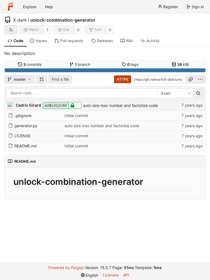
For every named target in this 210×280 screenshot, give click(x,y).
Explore (29, 6)
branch (83, 64)
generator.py (25, 125)
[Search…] (198, 93)
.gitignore (22, 115)
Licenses (110, 275)
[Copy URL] (191, 79)
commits (32, 64)
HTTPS (122, 79)
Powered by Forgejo (66, 267)
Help (49, 6)
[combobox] (175, 93)
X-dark (20, 20)
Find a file (60, 79)
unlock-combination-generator (62, 20)
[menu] (200, 79)
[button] (41, 79)
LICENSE (22, 135)
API (126, 275)
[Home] (10, 6)
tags (133, 64)
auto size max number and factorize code (120, 105)
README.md (25, 146)
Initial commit (76, 115)
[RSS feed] (10, 29)
